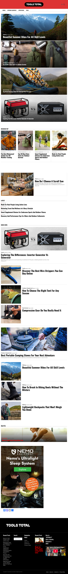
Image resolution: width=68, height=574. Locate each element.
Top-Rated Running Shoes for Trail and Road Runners (17, 91)
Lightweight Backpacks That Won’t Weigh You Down (42, 408)
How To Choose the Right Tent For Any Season (40, 291)
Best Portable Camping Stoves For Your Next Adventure (28, 355)
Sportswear (21, 10)
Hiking (4, 10)
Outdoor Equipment (11, 10)
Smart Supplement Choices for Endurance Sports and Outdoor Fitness (42, 156)
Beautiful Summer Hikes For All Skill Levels (24, 37)
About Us (26, 542)
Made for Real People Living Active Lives (59, 154)
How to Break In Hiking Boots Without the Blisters (42, 388)
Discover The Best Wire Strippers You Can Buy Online (42, 272)
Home (25, 540)
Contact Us (26, 543)
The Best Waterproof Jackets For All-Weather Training (7, 155)
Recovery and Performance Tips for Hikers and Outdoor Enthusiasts (23, 216)
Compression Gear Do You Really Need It (41, 310)
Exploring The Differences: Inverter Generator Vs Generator (18, 118)
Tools (27, 10)
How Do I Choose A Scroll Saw (49, 181)
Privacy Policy (27, 545)
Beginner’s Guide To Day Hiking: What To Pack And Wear (7, 563)
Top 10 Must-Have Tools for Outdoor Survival (14, 64)
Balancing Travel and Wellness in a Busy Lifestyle (17, 208)
